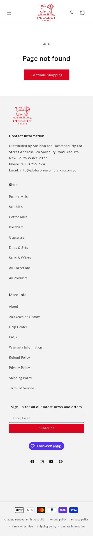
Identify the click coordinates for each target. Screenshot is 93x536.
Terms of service (22, 526)
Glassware (16, 237)
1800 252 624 (33, 164)
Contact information (73, 526)
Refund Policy (19, 357)
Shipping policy (46, 526)
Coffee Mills (18, 217)
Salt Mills (16, 207)
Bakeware (16, 227)
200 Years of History (24, 317)
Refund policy (58, 519)
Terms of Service (21, 388)
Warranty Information (25, 347)
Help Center (18, 327)
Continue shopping (47, 75)
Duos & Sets (18, 248)
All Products (18, 278)
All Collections (19, 268)
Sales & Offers (20, 258)
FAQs (13, 337)
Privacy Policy (19, 368)
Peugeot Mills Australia (29, 519)
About (13, 306)
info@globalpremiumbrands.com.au (48, 170)
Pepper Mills (18, 197)
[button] (9, 13)
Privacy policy (80, 519)
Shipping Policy (20, 378)
